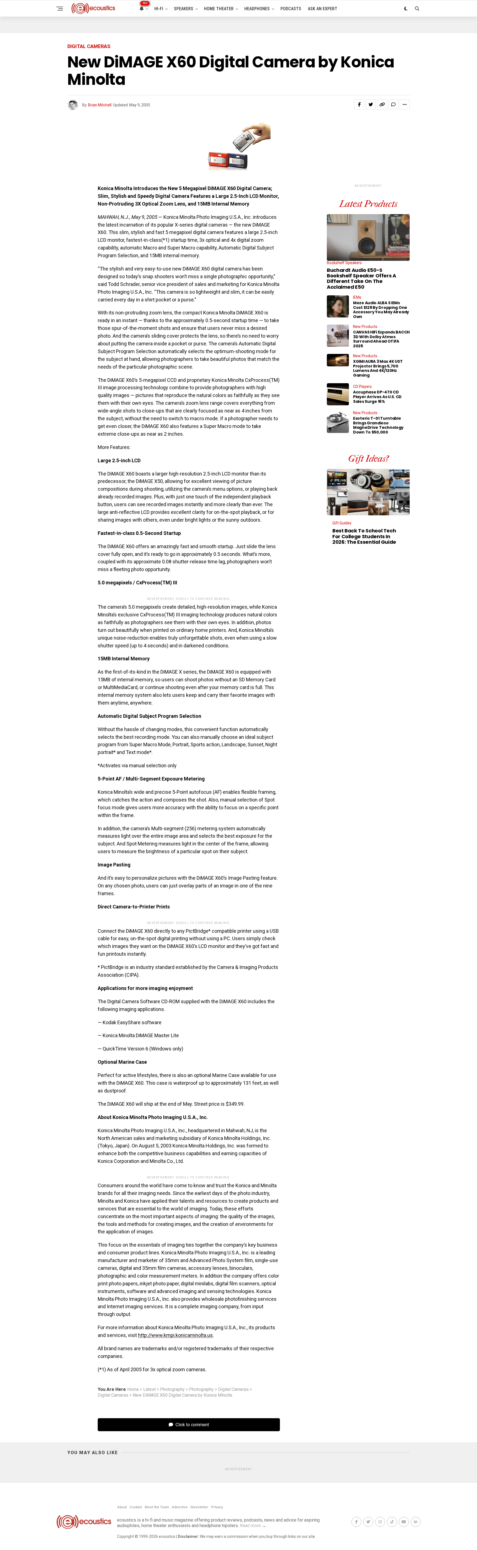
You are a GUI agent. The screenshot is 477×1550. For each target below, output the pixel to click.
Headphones (257, 8)
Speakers (183, 8)
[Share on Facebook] (359, 104)
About (122, 1507)
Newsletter (199, 1507)
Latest (149, 1389)
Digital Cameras (233, 1389)
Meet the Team (157, 1507)
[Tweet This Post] (371, 104)
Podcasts (290, 8)
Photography (172, 1389)
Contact (135, 1507)
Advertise (180, 1507)
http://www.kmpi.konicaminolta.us (175, 1335)
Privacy (217, 1507)
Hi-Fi (158, 8)
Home (133, 1389)
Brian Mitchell (100, 105)
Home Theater (219, 8)
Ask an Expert (322, 8)
